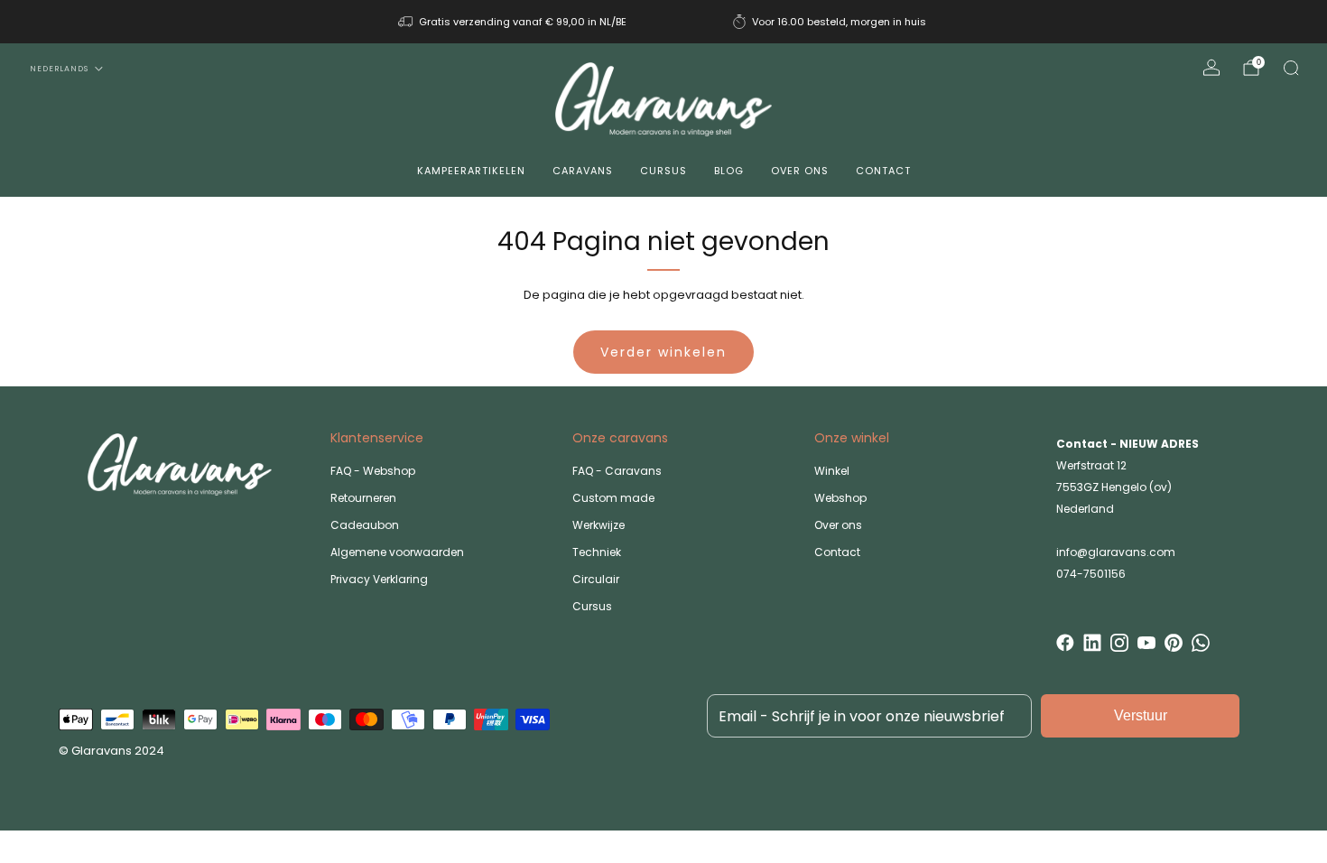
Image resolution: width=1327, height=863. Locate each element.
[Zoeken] (1291, 68)
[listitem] (514, 21)
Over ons (800, 170)
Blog (729, 170)
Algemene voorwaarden (397, 552)
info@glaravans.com (1115, 552)
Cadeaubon (364, 525)
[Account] (1211, 68)
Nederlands (59, 68)
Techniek (596, 552)
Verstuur (1140, 715)
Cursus (663, 170)
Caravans (582, 170)
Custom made (613, 498)
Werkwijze (598, 525)
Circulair (595, 579)
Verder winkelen (663, 352)
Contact (883, 170)
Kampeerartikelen (471, 170)
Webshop (840, 498)
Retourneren (363, 498)
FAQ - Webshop (372, 470)
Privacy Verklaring (379, 579)
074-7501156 (1091, 573)
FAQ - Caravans (617, 470)
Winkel (831, 470)
